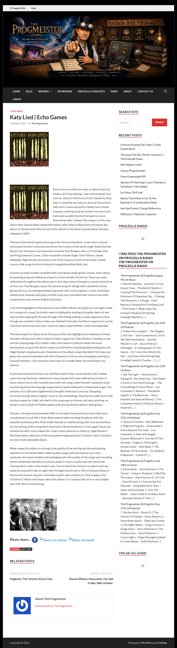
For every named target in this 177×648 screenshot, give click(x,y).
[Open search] (165, 91)
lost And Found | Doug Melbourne (140, 208)
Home (16, 91)
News (114, 91)
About (127, 91)
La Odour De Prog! (131, 192)
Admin (17, 99)
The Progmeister (39, 123)
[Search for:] (143, 122)
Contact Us (145, 91)
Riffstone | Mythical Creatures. (138, 214)
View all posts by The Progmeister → (55, 605)
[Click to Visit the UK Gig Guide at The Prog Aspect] (143, 565)
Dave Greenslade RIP (133, 176)
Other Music (16, 111)
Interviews (65, 91)
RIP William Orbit (131, 164)
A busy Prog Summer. (133, 170)
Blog (29, 91)
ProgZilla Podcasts (91, 91)
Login (33, 8)
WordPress (147, 642)
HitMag (163, 642)
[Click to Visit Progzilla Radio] (143, 238)
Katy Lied (26, 549)
